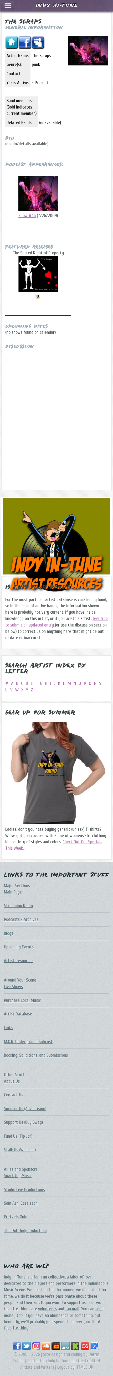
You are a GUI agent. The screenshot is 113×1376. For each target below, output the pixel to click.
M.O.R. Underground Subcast (28, 1041)
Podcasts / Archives (21, 919)
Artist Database (18, 1014)
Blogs (8, 933)
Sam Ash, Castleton (21, 1203)
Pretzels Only (15, 1217)
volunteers (47, 1309)
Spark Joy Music (18, 1175)
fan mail (72, 1309)
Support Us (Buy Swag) (23, 1122)
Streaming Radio (18, 905)
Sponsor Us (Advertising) (25, 1108)
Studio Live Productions (24, 1189)
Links (8, 1027)
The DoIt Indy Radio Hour (25, 1230)
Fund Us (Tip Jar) (18, 1136)
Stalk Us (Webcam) (20, 1150)
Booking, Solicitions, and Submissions (36, 1055)
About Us (12, 1081)
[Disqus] (56, 415)
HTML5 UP (84, 1367)
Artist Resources (18, 960)
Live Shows (13, 986)
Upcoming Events (19, 947)
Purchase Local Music (22, 1000)
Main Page (13, 892)
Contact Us (13, 1095)
